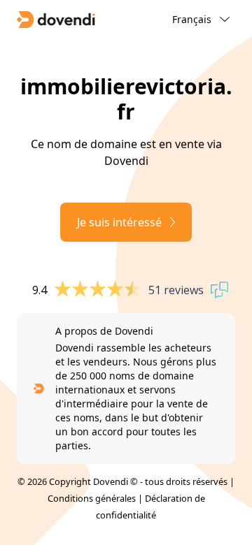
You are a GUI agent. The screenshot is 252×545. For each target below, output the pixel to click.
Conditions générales (92, 498)
